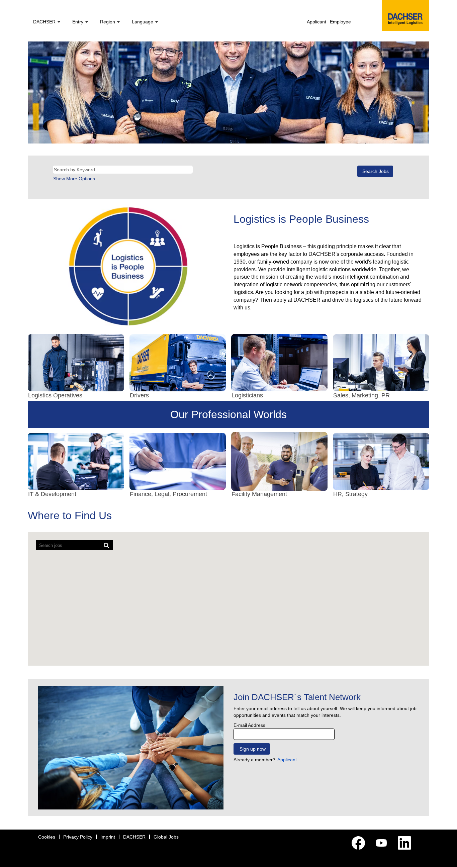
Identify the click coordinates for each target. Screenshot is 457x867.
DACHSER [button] (45, 21)
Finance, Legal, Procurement (168, 494)
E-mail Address (249, 725)
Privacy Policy (77, 837)
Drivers (139, 395)
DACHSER (134, 837)
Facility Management (259, 494)
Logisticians (247, 395)
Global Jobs (166, 837)
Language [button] (143, 21)
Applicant (316, 21)
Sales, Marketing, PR (361, 395)
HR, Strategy (350, 494)
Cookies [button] (46, 837)
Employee (340, 21)
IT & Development (52, 494)
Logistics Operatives (55, 395)
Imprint (107, 837)
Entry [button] (78, 21)
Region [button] (108, 21)
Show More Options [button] (74, 178)
